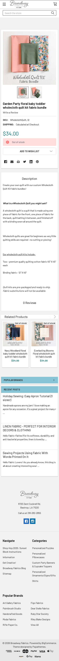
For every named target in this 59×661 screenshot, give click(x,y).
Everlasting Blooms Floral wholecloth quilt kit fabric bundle (44, 353)
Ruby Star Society (40, 613)
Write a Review (10, 112)
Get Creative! (9, 562)
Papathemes (39, 646)
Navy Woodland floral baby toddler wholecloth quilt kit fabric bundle (15, 353)
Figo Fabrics (37, 602)
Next (54, 317)
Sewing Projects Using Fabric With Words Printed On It (25, 454)
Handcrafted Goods (12, 613)
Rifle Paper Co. (10, 624)
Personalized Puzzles (43, 548)
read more (8, 418)
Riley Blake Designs (40, 619)
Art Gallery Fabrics (12, 602)
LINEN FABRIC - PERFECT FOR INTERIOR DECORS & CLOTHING (29, 428)
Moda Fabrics (9, 619)
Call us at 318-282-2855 (29, 512)
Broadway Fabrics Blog (14, 568)
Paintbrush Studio (12, 608)
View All (35, 624)
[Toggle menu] (4, 4)
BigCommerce (49, 643)
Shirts (35, 580)
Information (9, 557)
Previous (50, 317)
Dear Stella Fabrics (40, 608)
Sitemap (7, 573)
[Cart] (56, 4)
